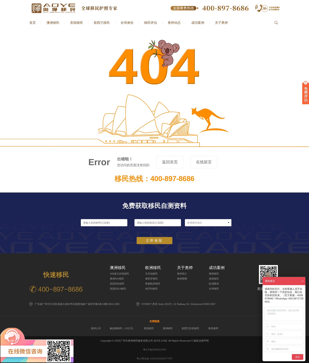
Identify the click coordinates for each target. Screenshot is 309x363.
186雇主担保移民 (119, 273)
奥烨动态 (174, 22)
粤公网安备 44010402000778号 (154, 358)
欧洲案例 (214, 283)
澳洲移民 (214, 273)
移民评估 (150, 22)
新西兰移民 (102, 22)
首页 (32, 22)
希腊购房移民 (152, 283)
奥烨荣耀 (182, 278)
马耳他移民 (151, 273)
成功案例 (197, 22)
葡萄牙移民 (151, 278)
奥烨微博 (213, 328)
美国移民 (76, 22)
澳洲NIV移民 (117, 278)
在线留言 (204, 162)
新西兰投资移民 (190, 328)
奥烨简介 (182, 273)
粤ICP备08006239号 (154, 349)
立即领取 (154, 240)
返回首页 (170, 162)
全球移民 (214, 288)
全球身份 (127, 22)
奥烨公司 (96, 328)
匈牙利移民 (151, 288)
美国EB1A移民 (118, 288)
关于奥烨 (221, 22)
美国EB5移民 (117, 283)
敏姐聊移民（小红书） (122, 328)
